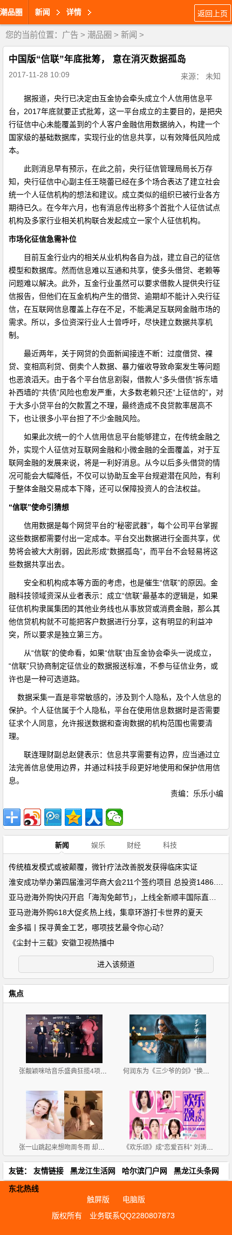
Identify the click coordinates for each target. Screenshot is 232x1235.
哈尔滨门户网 (144, 1170)
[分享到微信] (114, 817)
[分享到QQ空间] (73, 817)
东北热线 (24, 1188)
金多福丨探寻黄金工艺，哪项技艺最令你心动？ (88, 927)
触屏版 (98, 1199)
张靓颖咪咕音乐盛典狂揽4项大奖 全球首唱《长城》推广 (99, 1071)
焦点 (16, 993)
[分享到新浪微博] (32, 817)
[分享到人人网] (94, 817)
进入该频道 (116, 964)
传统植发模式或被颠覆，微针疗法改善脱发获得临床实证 (103, 867)
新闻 (129, 34)
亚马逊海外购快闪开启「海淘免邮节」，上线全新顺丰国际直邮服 (116, 897)
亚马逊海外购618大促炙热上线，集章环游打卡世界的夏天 (106, 912)
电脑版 (133, 1199)
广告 (70, 34)
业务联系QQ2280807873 (132, 1215)
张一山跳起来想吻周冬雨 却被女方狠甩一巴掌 (84, 1147)
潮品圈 (11, 12)
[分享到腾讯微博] (53, 817)
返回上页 (212, 13)
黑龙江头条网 (196, 1170)
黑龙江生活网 (92, 1170)
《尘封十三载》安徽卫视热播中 (61, 942)
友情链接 (48, 1170)
